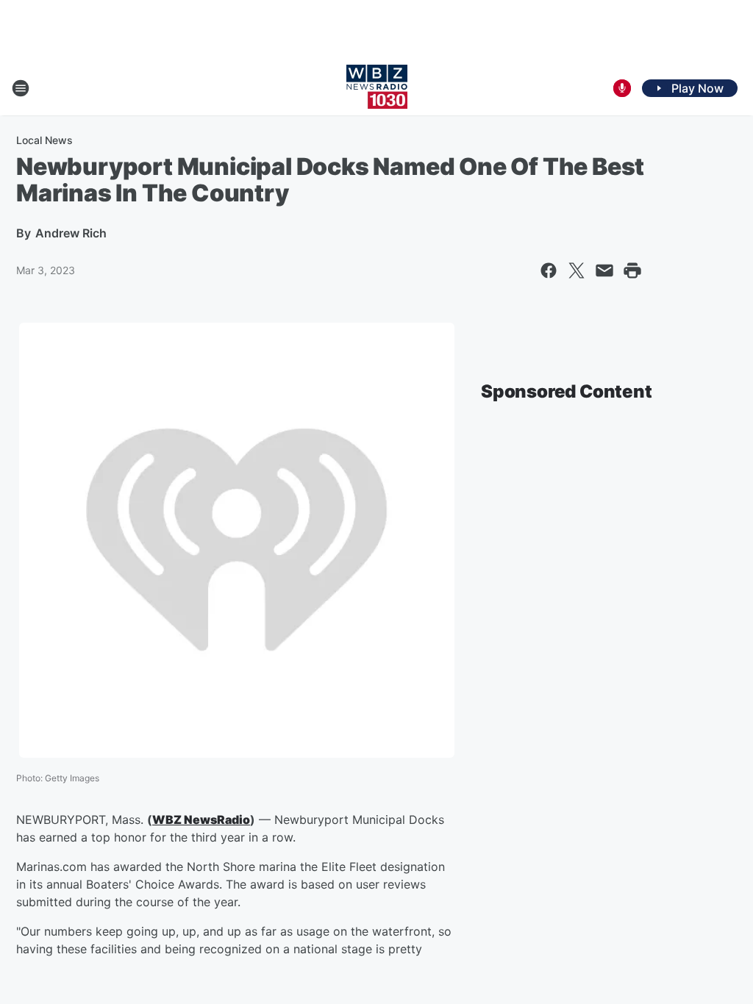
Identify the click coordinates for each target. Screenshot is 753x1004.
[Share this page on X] (576, 270)
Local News (44, 140)
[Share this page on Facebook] (548, 270)
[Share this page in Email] (604, 270)
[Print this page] (632, 270)
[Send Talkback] (622, 88)
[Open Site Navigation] (20, 88)
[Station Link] (376, 88)
